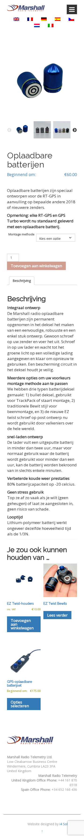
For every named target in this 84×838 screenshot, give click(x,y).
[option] (22, 129)
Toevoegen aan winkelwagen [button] (22, 624)
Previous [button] (9, 130)
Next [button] (74, 130)
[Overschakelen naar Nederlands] (37, 25)
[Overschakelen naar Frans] (30, 19)
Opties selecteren (20, 704)
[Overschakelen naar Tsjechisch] (71, 19)
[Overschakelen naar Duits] (44, 19)
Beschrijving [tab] (22, 280)
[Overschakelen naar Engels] (16, 19)
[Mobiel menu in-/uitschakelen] (72, 9)
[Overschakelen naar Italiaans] (51, 25)
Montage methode (21, 234)
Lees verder (57, 615)
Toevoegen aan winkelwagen (36, 265)
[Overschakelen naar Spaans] (57, 19)
